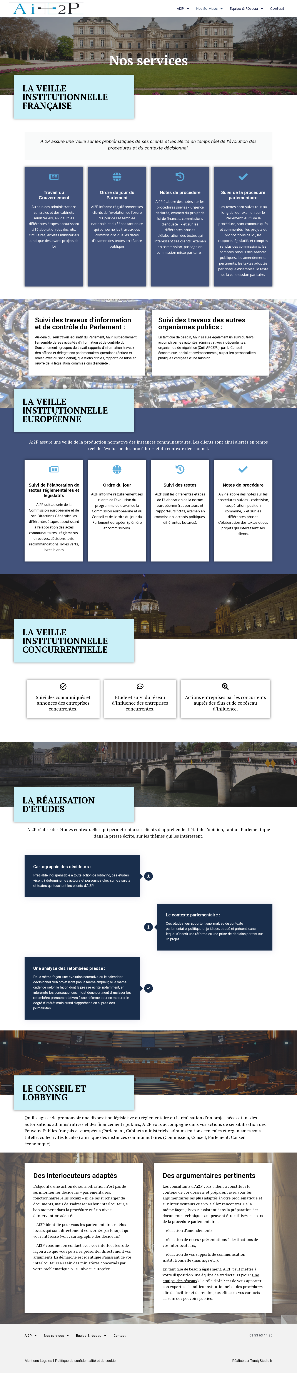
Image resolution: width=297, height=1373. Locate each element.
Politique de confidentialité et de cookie (85, 1361)
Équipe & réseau (244, 8)
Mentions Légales (38, 1361)
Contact (277, 8)
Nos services (207, 8)
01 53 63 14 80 (260, 1335)
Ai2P (180, 8)
